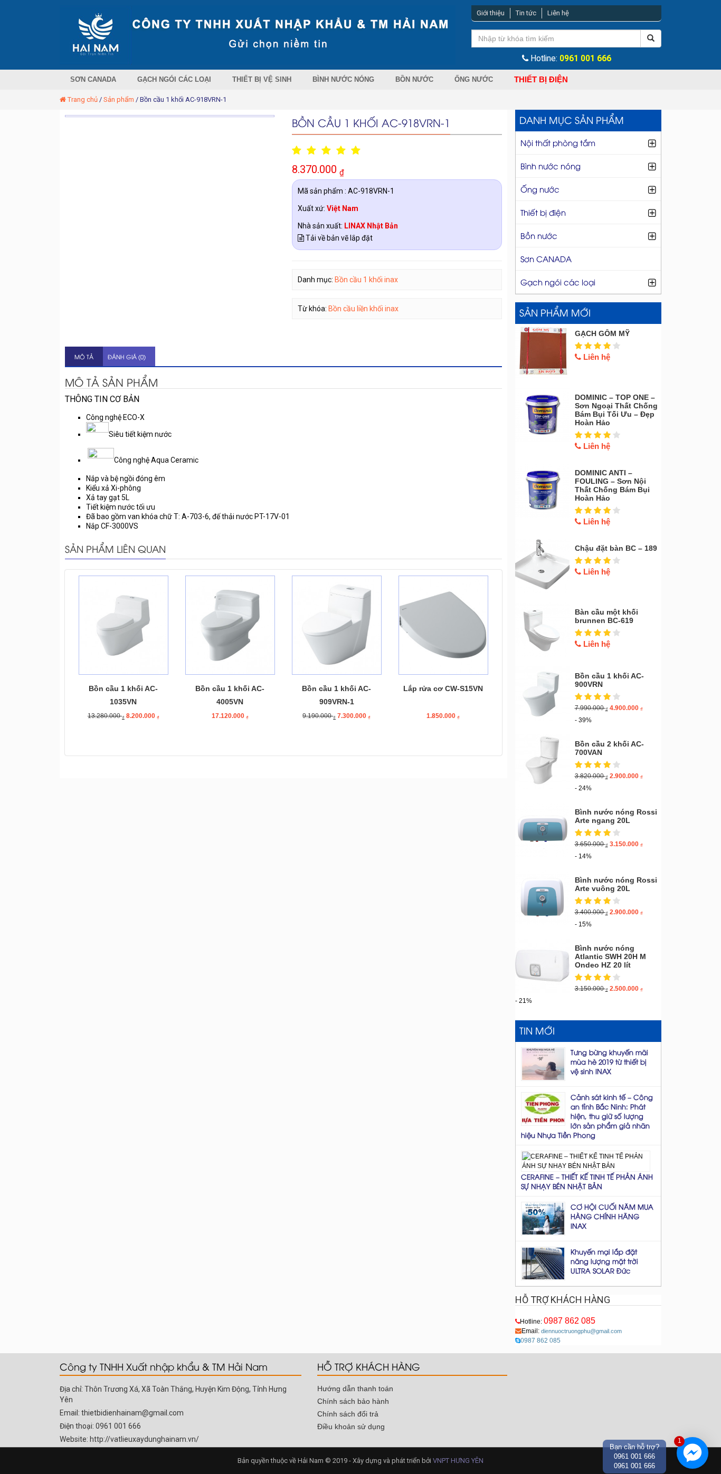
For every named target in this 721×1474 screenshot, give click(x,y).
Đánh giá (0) (127, 356)
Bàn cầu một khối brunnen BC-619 (606, 616)
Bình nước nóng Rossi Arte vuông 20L (616, 884)
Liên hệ (558, 13)
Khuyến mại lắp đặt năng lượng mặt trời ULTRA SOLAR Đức (604, 1261)
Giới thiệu (491, 13)
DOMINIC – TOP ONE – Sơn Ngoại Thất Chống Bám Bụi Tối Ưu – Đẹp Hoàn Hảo (616, 410)
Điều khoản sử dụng (351, 1426)
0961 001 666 (585, 58)
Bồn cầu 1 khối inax (366, 279)
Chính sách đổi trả (347, 1414)
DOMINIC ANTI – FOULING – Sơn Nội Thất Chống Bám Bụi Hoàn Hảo (612, 485)
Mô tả (83, 356)
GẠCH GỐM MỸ (602, 333)
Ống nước (473, 79)
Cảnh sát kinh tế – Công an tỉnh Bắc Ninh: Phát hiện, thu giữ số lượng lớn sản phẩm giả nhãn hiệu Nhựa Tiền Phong (587, 1116)
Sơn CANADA (93, 79)
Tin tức (526, 13)
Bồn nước (414, 79)
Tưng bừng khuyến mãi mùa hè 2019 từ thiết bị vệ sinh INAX (609, 1061)
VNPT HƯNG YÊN (458, 1461)
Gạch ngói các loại (174, 79)
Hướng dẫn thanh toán (355, 1388)
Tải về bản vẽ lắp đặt (338, 238)
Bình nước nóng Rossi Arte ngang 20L (616, 816)
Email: (571, 1331)
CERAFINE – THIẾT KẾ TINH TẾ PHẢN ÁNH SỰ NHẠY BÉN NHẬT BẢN (587, 1181)
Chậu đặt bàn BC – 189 (616, 548)
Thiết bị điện (541, 79)
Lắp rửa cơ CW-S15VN (443, 688)
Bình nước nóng (343, 79)
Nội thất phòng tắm (557, 142)
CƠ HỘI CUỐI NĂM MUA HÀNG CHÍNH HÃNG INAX (612, 1216)
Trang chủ (83, 99)
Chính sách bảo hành (353, 1401)
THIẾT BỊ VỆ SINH (261, 79)
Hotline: (557, 1321)
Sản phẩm (118, 99)
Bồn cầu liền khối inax (363, 308)
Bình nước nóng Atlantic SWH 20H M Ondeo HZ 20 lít (610, 956)
